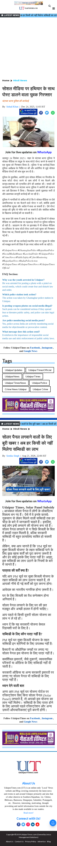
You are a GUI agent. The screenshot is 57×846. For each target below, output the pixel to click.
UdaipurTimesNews (15, 382)
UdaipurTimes (32, 376)
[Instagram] (28, 824)
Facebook (35, 347)
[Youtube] (37, 824)
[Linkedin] (33, 824)
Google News (30, 351)
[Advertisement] (28, 48)
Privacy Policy (30, 841)
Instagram (47, 347)
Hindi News (20, 80)
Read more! (29, 813)
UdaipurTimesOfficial (39, 369)
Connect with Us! (28, 818)
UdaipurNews (12, 376)
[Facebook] (19, 824)
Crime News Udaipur (16, 389)
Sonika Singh (12, 455)
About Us (28, 783)
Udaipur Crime (40, 389)
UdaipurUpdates (13, 369)
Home (5, 80)
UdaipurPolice (39, 382)
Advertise (42, 841)
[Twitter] (23, 824)
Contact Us (19, 841)
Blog (49, 841)
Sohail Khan (12, 106)
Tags (7, 361)
